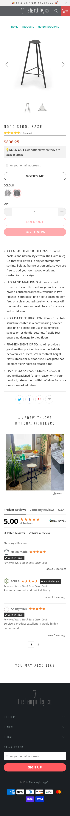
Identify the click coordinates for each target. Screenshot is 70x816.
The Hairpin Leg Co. (39, 782)
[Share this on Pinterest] (39, 399)
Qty (6, 203)
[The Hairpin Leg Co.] (35, 11)
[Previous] (7, 64)
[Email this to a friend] (49, 399)
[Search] (56, 11)
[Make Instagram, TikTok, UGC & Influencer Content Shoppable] (57, 494)
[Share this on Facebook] (29, 399)
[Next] (62, 64)
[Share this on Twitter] (19, 399)
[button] (28, 462)
